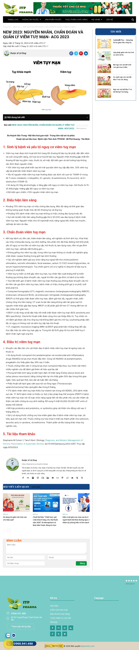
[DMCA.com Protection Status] (54, 647)
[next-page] (9, 530)
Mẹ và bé (95, 19)
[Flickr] (29, 478)
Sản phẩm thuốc (53, 19)
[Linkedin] (86, 53)
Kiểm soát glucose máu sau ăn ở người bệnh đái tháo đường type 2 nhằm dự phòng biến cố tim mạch (76, 520)
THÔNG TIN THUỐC (30, 19)
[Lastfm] (43, 478)
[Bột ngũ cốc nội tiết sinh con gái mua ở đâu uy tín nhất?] (104, 68)
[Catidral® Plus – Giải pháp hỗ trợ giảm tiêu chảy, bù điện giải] (104, 43)
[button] (132, 20)
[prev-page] (4, 530)
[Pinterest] (81, 53)
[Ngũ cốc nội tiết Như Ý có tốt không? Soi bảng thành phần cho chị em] (104, 93)
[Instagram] (39, 478)
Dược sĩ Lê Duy (18, 53)
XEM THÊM (36, 487)
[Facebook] (71, 53)
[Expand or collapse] (48, 117)
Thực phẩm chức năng (76, 19)
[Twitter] (76, 53)
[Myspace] (58, 478)
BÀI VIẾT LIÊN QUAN (16, 486)
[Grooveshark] (34, 478)
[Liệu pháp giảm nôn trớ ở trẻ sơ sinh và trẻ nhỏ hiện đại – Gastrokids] (104, 56)
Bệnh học (16, 27)
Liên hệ (109, 19)
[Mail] (53, 478)
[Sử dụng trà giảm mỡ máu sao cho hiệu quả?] (16, 502)
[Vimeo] (64, 634)
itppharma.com (87, 646)
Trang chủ (13, 19)
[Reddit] (68, 478)
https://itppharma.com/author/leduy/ (35, 464)
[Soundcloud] (73, 478)
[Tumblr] (78, 478)
